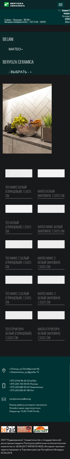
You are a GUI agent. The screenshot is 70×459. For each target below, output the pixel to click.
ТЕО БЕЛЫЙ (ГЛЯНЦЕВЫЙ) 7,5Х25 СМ (18, 226)
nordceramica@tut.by (20, 398)
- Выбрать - (19, 71)
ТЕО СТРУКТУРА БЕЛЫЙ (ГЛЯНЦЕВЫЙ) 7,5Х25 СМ (18, 333)
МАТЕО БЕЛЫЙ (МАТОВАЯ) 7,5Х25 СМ (51, 193)
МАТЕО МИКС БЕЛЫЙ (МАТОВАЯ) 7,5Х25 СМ (51, 228)
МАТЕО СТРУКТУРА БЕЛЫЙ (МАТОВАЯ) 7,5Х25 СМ (49, 333)
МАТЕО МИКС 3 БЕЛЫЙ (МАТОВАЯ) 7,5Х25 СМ (49, 297)
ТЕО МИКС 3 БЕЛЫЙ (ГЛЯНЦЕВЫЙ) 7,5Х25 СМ (18, 297)
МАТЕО (14, 49)
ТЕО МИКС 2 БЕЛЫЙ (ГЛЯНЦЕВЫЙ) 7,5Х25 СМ (18, 262)
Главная (7, 19)
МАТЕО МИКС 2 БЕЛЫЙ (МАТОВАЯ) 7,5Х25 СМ (49, 262)
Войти (67, 21)
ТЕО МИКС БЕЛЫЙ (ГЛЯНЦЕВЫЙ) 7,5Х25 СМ (18, 191)
